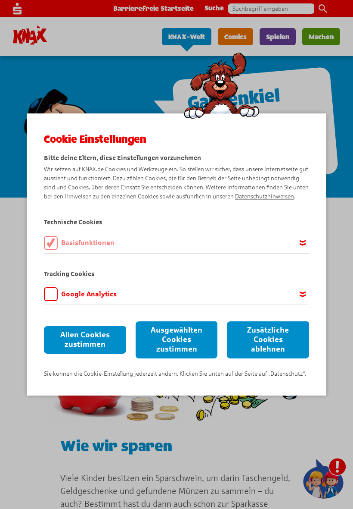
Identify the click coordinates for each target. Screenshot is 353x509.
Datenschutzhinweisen (264, 196)
